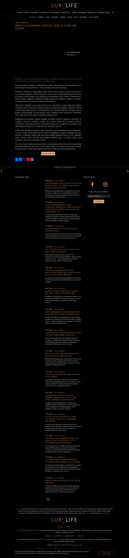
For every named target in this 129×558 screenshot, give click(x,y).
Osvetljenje (83, 17)
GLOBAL (60, 527)
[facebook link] (92, 184)
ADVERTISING (58, 536)
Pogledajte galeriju (48, 153)
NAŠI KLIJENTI (69, 536)
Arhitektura (33, 17)
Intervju (92, 12)
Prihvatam (106, 553)
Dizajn (48, 17)
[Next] (127, 171)
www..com (74, 545)
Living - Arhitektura (59, 181)
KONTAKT (81, 536)
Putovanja (55, 12)
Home (19, 12)
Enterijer (41, 17)
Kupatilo (63, 17)
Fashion (33, 12)
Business (82, 12)
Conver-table (104, 12)
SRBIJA (68, 527)
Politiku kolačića (64, 553)
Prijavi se (99, 201)
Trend (74, 12)
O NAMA (47, 536)
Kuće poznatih (94, 17)
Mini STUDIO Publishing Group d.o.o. (28, 530)
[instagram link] (105, 184)
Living (26, 12)
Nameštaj (54, 17)
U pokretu (43, 12)
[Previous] (1, 171)
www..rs (62, 545)
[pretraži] (112, 12)
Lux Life (18, 509)
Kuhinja (69, 17)
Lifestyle (65, 12)
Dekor (76, 17)
